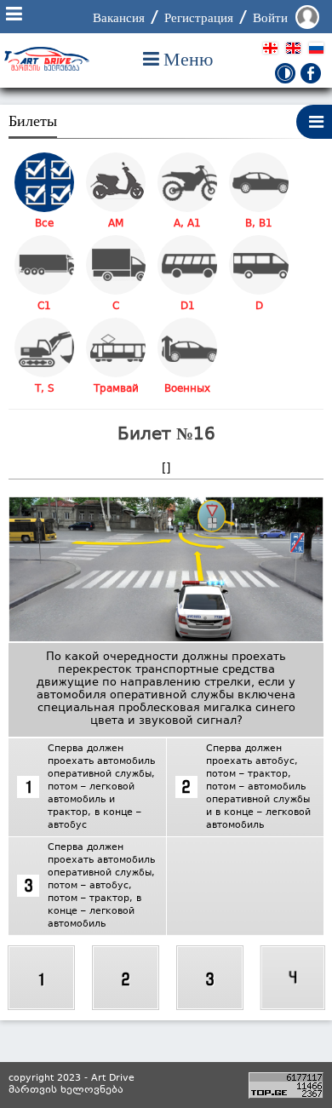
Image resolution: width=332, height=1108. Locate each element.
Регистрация (198, 17)
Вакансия (119, 17)
